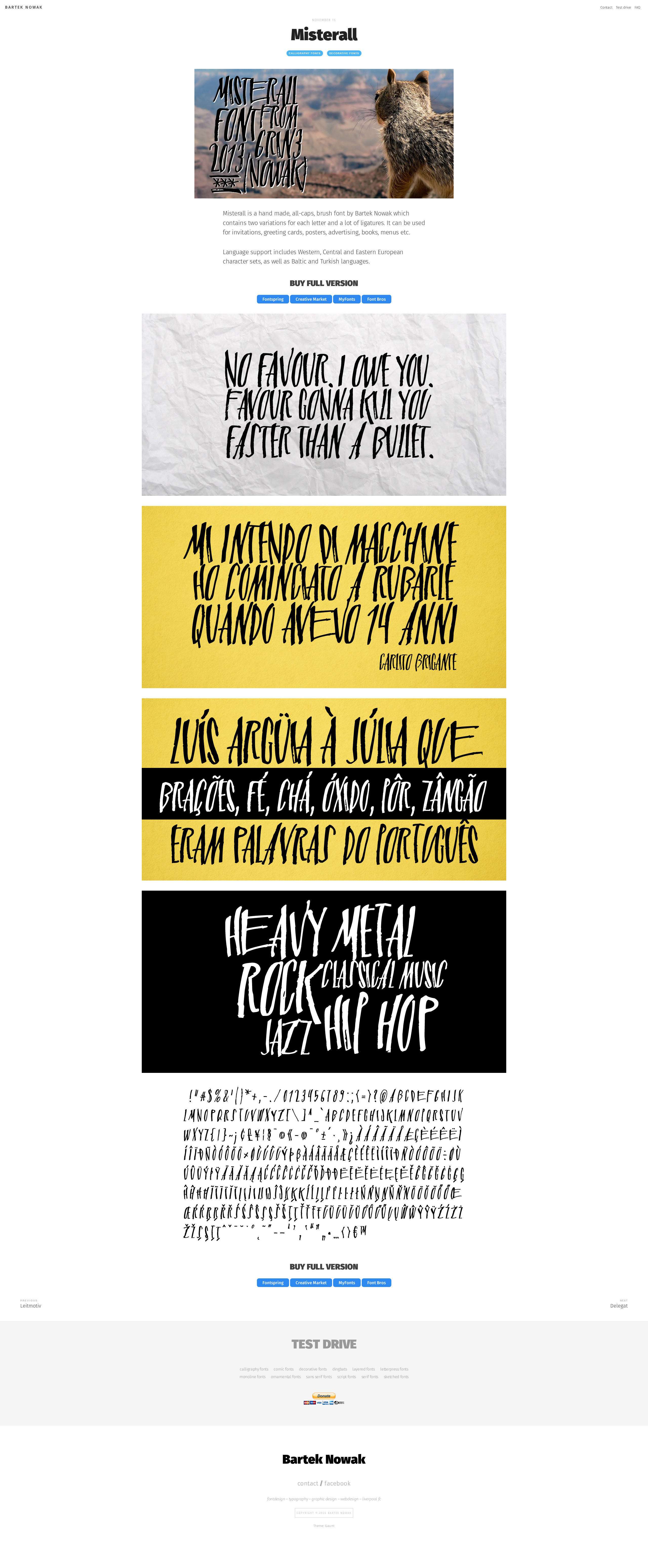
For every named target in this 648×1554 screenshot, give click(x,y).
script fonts (346, 1377)
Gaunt (330, 1525)
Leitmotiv (30, 1305)
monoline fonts (252, 1377)
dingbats (339, 1369)
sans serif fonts (319, 1377)
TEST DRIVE (324, 1343)
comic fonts (283, 1369)
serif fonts (369, 1377)
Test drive (623, 7)
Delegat (619, 1305)
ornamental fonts (286, 1377)
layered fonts (363, 1369)
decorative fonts (344, 53)
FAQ (637, 7)
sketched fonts (396, 1377)
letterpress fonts (394, 1369)
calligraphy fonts (305, 53)
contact (307, 1483)
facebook (338, 1483)
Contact (606, 7)
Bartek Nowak (24, 7)
